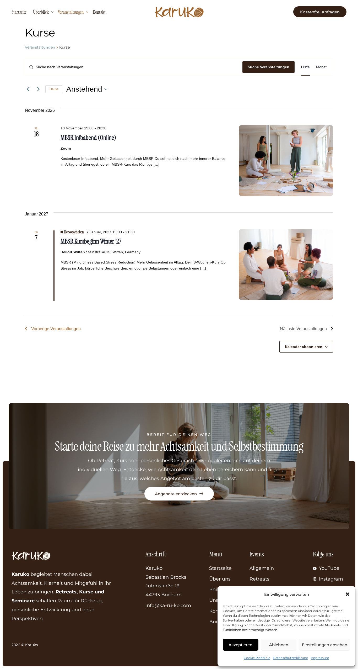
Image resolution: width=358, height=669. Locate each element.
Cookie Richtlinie (257, 658)
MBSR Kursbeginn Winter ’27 (91, 241)
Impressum (320, 658)
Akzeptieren (240, 644)
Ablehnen (278, 644)
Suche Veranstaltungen (268, 67)
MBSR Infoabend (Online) (88, 138)
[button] (347, 594)
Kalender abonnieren (303, 347)
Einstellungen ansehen (324, 644)
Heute (54, 89)
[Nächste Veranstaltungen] (38, 89)
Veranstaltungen (40, 47)
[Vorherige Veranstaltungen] (28, 89)
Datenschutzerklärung (290, 658)
